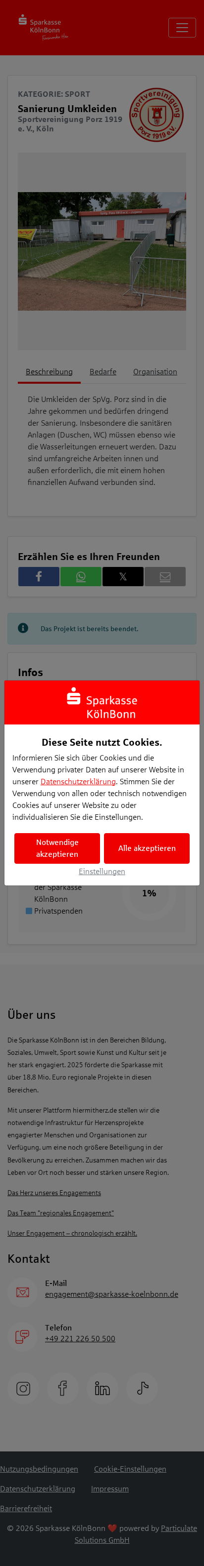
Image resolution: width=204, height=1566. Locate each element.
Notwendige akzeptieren (57, 848)
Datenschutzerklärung (78, 781)
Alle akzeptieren (147, 848)
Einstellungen (102, 871)
